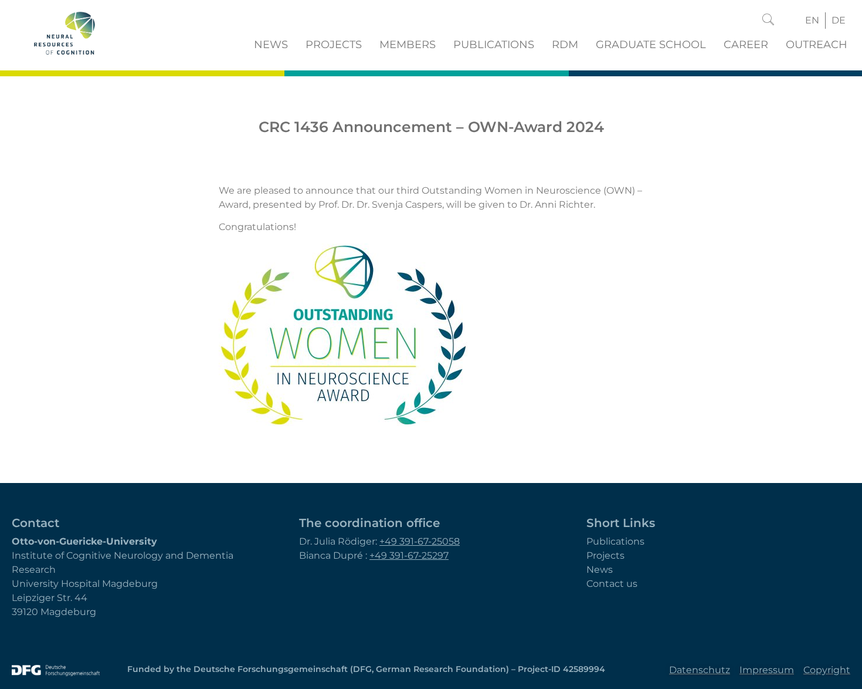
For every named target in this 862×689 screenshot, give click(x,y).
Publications (493, 44)
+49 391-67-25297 (409, 555)
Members (407, 44)
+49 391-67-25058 (419, 541)
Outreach (816, 44)
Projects (334, 44)
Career (746, 44)
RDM (565, 44)
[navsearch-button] (768, 20)
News (271, 44)
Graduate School (651, 44)
